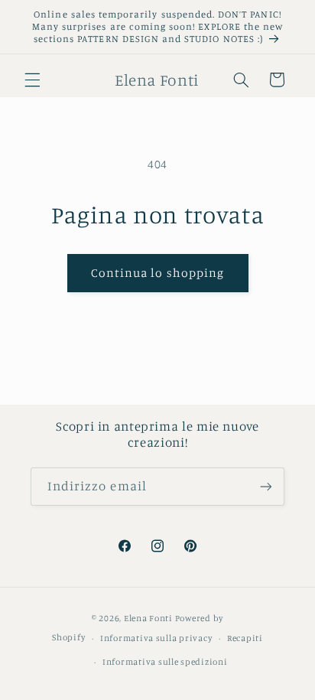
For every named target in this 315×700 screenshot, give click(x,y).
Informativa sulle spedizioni (165, 661)
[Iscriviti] (266, 486)
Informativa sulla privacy (156, 638)
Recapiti (245, 638)
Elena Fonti (148, 618)
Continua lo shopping (157, 272)
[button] (32, 79)
